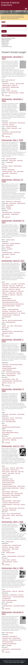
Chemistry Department (7, 369)
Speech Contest (16, 314)
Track (8, 325)
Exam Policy (12, 254)
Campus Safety (20, 171)
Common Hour (5, 311)
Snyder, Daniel (5, 287)
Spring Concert (12, 311)
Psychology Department (15, 243)
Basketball (9, 645)
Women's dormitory (18, 165)
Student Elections (13, 173)
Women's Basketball (11, 375)
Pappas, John (12, 285)
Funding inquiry (16, 252)
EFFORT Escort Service (7, 484)
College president (6, 649)
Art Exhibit (4, 169)
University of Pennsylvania (11, 126)
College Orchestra (16, 638)
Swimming (9, 208)
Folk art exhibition (9, 245)
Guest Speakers (16, 212)
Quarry (3, 322)
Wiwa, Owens (19, 292)
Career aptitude (5, 254)
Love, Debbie (14, 283)
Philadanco (22, 487)
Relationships (13, 439)
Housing (4, 559)
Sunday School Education (15, 131)
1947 (3, 257)
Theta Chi (12, 417)
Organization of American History (9, 486)
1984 (3, 608)
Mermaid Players (13, 594)
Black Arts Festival (6, 491)
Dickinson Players (6, 87)
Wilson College (5, 509)
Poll (19, 313)
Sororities (17, 547)
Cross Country (14, 128)
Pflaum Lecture (14, 491)
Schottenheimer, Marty (14, 287)
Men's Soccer (14, 90)
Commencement (9, 162)
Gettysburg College (20, 83)
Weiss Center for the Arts (14, 502)
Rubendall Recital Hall (10, 322)
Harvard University (17, 500)
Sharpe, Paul (14, 591)
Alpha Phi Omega (6, 550)
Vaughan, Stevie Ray (6, 591)
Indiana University (21, 486)
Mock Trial (11, 333)
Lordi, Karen (4, 289)
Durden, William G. (6, 283)
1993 (3, 385)
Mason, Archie (5, 414)
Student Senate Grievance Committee (10, 302)
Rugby (11, 325)
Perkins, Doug (11, 289)
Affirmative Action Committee (16, 364)
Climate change (19, 515)
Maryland (11, 165)
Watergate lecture (6, 495)
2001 (3, 335)
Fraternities (11, 547)
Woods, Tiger (19, 294)
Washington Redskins (6, 298)
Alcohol (7, 513)
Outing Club (20, 594)
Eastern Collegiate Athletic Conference (10, 432)
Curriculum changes (6, 379)
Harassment (13, 559)
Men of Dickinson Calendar (19, 605)
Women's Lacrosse (18, 325)
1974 (3, 651)
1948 (3, 176)
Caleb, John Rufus (6, 475)
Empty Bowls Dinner (6, 316)
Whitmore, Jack (9, 201)
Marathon (23, 313)
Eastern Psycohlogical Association (9, 600)
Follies (11, 478)
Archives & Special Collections (10, 3)
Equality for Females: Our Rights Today (10, 487)
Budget (13, 379)
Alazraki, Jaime (14, 471)
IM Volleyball (9, 248)
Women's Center (18, 417)
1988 (3, 564)
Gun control (9, 382)
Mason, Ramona (12, 414)
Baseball (4, 325)
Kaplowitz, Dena (13, 291)
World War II (15, 497)
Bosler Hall (8, 247)
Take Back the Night (10, 552)
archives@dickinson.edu (6, 46)
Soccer (19, 128)
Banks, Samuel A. (9, 632)
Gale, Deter (17, 289)
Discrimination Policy (17, 380)
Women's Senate (21, 122)
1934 (3, 136)
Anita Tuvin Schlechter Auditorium (15, 320)
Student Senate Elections (13, 309)
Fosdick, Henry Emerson (11, 158)
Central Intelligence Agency (18, 596)
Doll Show (8, 89)
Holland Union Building (7, 500)
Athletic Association (21, 203)
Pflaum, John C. (5, 467)
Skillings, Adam (5, 291)
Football (8, 90)
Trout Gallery (5, 502)
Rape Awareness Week (11, 421)
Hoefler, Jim (4, 292)
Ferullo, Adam (5, 285)
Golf (3, 508)
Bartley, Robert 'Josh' (10, 79)
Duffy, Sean (17, 473)
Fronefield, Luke (19, 285)
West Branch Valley (15, 87)
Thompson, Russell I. (10, 239)
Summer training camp (18, 331)
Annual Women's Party (7, 497)
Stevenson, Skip (11, 292)
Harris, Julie (22, 287)
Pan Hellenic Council (6, 545)
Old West (4, 556)
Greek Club (11, 124)
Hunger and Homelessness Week (13, 371)
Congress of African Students (8, 482)
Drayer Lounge (16, 504)
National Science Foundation (8, 480)
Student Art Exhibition (15, 495)
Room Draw (19, 311)
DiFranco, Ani (12, 294)
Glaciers (13, 515)
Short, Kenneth (11, 473)
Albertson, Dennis (9, 541)
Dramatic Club (5, 124)
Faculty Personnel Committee (8, 419)
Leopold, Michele (20, 414)
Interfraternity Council (16, 545)
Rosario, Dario (21, 291)
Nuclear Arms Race (6, 515)
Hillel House (4, 425)
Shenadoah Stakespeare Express (9, 368)
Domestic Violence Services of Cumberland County (13, 303)
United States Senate (6, 366)
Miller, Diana (21, 591)
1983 (3, 518)
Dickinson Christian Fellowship (8, 305)
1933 (3, 95)
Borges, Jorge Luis (14, 469)
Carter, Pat (4, 473)
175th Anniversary (10, 205)
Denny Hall (4, 320)
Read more (7, 95)
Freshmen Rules (5, 131)
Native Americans (6, 439)
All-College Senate (13, 122)
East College (4, 165)
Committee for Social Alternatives (9, 643)
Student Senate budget (14, 92)
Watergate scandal (19, 493)
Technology (8, 437)
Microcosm (12, 83)
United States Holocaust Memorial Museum (11, 427)
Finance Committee (6, 548)
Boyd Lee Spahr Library (11, 373)
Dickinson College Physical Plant (9, 300)
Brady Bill (4, 382)
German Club (14, 85)
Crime (14, 171)
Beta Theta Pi (5, 547)
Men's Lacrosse (5, 327)
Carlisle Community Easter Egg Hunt (9, 313)
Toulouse (19, 373)
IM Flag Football (5, 434)
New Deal (22, 92)
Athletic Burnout (12, 509)
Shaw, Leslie (20, 471)
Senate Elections (11, 169)
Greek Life (15, 561)
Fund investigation (6, 214)
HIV (14, 382)
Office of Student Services (7, 641)
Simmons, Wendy (5, 469)
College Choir (5, 639)
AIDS (17, 379)
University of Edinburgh (7, 504)
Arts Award (4, 309)
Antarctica (23, 504)
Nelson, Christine (19, 467)
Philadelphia (8, 206)
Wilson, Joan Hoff (6, 471)
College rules (5, 333)
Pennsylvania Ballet (6, 598)
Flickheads (18, 305)
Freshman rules (5, 173)
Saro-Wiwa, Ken (5, 294)
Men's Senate (5, 122)
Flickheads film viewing (7, 314)
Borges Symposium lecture (8, 493)
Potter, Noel (12, 467)
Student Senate (5, 83)
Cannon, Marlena (21, 283)
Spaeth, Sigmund (17, 201)
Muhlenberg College (6, 85)
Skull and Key (20, 160)
